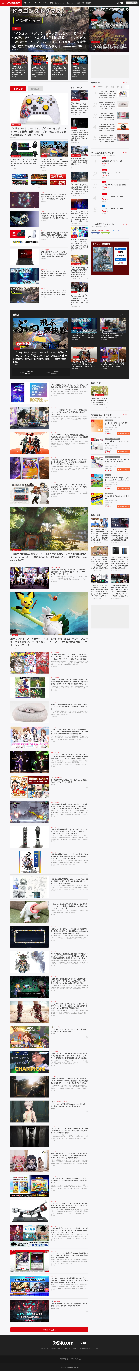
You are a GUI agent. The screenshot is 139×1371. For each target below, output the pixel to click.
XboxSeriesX (105, 234)
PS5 (40, 3)
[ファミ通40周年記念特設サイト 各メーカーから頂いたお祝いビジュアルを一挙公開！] (29, 787)
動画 (78, 3)
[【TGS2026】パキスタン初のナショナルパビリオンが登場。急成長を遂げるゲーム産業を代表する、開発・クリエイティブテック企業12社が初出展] (29, 393)
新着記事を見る (49, 1329)
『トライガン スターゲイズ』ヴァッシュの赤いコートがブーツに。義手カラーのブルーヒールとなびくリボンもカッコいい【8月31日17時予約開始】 (69, 1006)
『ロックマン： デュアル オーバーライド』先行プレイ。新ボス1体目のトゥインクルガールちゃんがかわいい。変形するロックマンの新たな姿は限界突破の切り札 (79, 244)
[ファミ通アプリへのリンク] (64, 1359)
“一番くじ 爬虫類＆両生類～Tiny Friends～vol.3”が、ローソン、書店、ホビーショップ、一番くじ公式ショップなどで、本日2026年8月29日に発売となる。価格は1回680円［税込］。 (69, 712)
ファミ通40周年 (58, 777)
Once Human (57, 1301)
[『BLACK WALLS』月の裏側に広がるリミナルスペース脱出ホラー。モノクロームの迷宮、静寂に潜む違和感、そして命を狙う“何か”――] (29, 1136)
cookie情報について (85, 1348)
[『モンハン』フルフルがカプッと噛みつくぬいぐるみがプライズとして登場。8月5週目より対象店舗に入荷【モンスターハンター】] (29, 912)
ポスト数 (119, 87)
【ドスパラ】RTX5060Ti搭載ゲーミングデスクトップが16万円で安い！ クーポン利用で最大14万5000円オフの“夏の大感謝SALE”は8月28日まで (120, 562)
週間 (107, 87)
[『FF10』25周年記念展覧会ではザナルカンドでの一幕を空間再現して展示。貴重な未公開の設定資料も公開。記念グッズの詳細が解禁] (29, 887)
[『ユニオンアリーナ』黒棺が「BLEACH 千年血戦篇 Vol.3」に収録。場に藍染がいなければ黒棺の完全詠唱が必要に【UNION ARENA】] (29, 1261)
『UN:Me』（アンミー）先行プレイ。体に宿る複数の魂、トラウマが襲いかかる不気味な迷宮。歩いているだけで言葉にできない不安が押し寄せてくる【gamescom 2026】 (79, 70)
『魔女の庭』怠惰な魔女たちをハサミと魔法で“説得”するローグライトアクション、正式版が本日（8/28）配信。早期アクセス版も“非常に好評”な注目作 (69, 981)
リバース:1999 (99, 395)
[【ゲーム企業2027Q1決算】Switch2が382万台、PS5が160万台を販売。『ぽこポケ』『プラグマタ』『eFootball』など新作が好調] (24, 238)
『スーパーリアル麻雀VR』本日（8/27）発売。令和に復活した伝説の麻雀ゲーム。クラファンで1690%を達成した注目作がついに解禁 (107, 116)
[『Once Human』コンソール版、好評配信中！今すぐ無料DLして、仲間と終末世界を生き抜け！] (29, 1311)
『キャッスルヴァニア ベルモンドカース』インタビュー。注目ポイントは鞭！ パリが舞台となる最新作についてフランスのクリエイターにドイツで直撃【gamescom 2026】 (108, 46)
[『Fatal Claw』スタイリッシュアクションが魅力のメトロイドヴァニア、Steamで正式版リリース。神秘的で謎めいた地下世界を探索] (24, 219)
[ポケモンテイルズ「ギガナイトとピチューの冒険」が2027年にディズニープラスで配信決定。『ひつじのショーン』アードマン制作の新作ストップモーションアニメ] (49, 613)
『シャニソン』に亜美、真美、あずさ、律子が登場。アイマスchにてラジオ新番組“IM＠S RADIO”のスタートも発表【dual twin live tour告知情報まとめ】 (69, 731)
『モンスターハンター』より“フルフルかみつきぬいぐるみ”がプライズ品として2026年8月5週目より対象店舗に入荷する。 (69, 911)
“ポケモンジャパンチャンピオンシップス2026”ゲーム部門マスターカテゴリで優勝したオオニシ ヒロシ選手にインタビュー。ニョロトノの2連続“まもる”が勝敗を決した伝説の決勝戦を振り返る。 (69, 1061)
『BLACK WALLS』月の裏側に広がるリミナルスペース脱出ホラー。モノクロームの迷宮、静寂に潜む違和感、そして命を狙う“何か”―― (69, 1130)
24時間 (100, 87)
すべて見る (126, 82)
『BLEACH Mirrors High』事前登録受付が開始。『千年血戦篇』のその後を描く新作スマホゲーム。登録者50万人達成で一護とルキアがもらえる (107, 127)
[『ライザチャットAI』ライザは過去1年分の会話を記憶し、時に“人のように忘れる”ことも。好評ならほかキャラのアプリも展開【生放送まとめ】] (59, 59)
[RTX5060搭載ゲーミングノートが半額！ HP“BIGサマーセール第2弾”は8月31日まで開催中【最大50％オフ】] (24, 257)
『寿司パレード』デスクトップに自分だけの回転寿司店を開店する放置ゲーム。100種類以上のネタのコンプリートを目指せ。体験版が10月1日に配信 (69, 931)
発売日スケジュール (56, 3)
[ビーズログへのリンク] (76, 1359)
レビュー (94, 20)
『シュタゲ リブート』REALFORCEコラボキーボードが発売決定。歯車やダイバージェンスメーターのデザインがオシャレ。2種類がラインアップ (69, 487)
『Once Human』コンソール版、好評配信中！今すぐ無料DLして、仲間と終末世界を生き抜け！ (69, 1305)
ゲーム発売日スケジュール (102, 224)
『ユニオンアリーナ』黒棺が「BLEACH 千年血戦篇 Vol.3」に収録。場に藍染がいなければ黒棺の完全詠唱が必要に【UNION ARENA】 (69, 1255)
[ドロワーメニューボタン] (3, 3)
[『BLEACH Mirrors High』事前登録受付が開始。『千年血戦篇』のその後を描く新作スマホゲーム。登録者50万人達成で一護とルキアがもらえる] (123, 126)
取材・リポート (58, 64)
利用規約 (67, 1348)
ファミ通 (53, 784)
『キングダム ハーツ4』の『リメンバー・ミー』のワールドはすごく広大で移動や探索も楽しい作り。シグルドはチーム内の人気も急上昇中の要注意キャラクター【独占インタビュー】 (79, 107)
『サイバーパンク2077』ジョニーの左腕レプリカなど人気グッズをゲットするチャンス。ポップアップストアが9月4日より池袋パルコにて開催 (69, 1205)
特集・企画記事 (86, 3)
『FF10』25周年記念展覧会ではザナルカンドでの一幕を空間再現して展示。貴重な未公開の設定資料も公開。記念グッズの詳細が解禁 (69, 881)
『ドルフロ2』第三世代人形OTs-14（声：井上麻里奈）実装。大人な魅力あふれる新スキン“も (68, 1105)
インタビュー (16, 29)
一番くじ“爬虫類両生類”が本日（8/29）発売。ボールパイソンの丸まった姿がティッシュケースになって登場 (107, 105)
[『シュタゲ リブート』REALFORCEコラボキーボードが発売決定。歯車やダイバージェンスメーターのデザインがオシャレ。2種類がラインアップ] (29, 493)
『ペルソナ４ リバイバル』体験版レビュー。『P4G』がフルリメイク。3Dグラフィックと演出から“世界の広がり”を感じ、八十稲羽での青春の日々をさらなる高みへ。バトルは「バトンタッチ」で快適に (79, 216)
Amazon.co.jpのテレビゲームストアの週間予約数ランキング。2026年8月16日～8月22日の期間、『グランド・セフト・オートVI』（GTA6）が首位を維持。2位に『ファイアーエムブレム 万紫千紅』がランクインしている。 (69, 418)
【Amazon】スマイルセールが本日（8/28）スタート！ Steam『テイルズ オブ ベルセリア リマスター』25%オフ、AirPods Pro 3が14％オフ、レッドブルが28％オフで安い (99, 590)
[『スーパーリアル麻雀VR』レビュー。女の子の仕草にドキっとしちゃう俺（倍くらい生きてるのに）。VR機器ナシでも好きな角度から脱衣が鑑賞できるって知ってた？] (99, 551)
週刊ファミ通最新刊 (101, 244)
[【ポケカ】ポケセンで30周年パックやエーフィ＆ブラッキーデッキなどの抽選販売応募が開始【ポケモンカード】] (29, 1186)
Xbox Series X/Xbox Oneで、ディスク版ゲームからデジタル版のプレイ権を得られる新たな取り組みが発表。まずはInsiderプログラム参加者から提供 (79, 135)
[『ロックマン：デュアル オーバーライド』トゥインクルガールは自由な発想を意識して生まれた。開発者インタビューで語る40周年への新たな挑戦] (24, 276)
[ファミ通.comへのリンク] (13, 3)
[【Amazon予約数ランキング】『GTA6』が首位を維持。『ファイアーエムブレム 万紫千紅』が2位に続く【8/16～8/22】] (113, 325)
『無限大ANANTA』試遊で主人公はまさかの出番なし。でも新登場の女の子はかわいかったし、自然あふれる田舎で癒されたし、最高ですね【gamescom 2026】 (48, 557)
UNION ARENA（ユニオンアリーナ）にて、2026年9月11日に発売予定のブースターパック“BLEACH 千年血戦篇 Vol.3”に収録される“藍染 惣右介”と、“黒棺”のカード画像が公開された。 (69, 1261)
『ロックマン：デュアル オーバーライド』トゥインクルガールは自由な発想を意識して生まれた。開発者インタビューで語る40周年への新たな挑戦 (54, 273)
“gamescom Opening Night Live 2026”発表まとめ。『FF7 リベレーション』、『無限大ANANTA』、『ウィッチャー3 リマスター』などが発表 (79, 299)
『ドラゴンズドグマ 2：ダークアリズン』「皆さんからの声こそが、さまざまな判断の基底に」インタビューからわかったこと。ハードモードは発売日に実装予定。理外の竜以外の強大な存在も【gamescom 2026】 (49, 39)
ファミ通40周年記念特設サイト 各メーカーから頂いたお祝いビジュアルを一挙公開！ (69, 781)
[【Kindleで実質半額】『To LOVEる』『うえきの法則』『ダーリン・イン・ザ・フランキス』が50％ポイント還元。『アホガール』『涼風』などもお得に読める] (29, 663)
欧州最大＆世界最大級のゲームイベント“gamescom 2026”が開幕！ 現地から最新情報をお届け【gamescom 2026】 (79, 162)
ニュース (73, 3)
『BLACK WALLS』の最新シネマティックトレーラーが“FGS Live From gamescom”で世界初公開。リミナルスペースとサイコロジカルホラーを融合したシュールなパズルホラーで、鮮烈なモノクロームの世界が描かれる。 (69, 1136)
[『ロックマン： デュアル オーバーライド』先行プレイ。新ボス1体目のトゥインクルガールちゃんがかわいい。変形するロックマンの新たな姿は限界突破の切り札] (79, 232)
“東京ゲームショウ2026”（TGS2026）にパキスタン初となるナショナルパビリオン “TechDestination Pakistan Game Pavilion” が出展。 (69, 392)
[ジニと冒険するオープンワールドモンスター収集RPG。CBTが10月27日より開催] (29, 1037)
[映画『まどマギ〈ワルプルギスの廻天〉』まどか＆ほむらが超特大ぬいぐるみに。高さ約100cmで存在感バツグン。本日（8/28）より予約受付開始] (29, 1161)
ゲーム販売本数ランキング (102, 153)
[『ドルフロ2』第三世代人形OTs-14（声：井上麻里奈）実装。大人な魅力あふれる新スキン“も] (29, 1111)
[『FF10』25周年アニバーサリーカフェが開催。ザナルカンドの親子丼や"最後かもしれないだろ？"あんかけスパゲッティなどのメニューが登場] (29, 862)
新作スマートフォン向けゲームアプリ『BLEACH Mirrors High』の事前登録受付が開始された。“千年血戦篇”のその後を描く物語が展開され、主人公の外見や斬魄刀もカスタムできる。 (69, 443)
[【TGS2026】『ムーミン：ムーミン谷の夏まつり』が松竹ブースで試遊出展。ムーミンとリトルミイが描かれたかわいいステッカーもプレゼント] (29, 1236)
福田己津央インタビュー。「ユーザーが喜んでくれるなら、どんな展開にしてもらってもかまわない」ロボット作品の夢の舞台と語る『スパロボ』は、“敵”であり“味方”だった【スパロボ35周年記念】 (99, 534)
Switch (35, 3)
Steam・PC (95, 234)
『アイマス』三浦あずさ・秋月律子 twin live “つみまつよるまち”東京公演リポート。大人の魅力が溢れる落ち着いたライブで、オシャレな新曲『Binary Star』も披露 (69, 756)
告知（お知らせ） (55, 567)
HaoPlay (53, 1108)
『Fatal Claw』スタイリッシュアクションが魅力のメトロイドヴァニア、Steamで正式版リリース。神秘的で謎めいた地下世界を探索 (54, 216)
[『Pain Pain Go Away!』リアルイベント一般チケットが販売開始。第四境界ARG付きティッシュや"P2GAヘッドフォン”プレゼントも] (29, 578)
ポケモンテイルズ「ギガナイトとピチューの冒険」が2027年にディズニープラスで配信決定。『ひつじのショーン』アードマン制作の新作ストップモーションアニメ (49, 642)
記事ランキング (97, 82)
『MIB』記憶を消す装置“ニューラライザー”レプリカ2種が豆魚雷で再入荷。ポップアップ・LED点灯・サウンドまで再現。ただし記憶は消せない (69, 831)
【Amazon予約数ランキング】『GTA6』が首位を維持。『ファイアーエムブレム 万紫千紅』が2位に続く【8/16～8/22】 (112, 334)
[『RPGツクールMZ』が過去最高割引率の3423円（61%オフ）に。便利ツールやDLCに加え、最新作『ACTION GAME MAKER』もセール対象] (29, 1286)
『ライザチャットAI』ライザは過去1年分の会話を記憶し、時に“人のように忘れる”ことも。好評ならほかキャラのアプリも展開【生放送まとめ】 (59, 70)
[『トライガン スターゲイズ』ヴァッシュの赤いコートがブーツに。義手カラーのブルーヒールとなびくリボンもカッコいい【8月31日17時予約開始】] (29, 1012)
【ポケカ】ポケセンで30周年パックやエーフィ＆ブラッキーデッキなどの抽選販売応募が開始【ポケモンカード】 (69, 1180)
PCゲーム (45, 3)
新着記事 (35, 88)
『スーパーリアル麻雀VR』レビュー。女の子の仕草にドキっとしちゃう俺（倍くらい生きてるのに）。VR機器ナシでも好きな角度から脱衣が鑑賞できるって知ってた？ (99, 562)
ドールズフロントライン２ (60, 1101)
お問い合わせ (44, 1348)
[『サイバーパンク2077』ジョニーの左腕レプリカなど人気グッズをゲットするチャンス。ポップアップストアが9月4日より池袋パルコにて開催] (29, 1211)
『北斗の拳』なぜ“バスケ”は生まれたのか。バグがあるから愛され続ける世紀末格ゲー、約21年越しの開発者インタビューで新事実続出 (39, 70)
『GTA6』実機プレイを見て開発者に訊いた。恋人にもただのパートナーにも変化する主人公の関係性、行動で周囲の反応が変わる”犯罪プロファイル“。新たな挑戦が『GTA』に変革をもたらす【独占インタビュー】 (19, 70)
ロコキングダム (57, 1027)
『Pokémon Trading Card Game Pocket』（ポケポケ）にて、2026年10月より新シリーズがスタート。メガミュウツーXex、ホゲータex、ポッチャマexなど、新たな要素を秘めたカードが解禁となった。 (69, 468)
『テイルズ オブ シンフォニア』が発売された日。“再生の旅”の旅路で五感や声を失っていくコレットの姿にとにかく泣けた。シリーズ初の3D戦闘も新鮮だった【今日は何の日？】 (69, 681)
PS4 (118, 230)
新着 (25, 3)
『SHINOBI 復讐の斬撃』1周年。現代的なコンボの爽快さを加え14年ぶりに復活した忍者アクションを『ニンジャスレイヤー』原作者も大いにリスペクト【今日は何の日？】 (69, 806)
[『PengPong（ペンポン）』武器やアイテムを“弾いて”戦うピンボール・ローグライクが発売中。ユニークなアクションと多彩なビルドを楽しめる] (24, 200)
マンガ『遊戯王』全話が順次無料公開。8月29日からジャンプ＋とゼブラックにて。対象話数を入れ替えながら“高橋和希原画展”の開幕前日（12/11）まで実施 (69, 956)
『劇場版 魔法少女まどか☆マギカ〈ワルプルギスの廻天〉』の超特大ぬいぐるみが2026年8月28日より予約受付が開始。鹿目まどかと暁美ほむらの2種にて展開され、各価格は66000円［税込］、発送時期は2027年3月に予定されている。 (69, 1161)
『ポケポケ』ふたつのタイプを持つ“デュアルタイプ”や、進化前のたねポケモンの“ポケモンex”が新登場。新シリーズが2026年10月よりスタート (112, 363)
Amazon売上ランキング (101, 415)
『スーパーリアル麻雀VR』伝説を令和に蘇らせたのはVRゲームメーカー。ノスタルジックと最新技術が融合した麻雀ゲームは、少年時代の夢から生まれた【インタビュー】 (107, 138)
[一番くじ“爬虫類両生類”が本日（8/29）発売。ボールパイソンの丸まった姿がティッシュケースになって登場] (123, 104)
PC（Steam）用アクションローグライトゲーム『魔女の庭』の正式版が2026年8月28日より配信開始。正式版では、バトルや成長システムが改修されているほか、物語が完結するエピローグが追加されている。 (69, 987)
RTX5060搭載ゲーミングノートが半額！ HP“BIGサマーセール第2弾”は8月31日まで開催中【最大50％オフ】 (54, 254)
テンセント (54, 1033)
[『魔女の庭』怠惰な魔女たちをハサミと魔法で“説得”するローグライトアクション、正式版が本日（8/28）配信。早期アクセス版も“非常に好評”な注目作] (29, 987)
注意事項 (75, 1348)
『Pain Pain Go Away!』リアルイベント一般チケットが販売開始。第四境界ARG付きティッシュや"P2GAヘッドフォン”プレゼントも (69, 572)
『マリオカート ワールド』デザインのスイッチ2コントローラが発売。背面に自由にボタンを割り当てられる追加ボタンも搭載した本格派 (38, 131)
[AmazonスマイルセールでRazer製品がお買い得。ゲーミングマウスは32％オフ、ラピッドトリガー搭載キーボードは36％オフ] (24, 149)
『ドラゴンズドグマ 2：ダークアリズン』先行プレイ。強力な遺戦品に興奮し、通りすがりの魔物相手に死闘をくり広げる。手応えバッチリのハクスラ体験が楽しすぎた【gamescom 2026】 (79, 188)
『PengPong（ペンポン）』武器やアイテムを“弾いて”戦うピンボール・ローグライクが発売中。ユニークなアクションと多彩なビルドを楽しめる (53, 196)
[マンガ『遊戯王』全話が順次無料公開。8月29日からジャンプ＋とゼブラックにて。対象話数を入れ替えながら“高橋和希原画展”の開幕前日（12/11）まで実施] (29, 962)
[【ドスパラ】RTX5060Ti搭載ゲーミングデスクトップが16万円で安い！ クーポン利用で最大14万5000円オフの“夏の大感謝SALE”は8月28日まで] (120, 551)
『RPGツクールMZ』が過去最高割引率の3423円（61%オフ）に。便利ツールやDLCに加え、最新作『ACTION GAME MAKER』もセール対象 (69, 1280)
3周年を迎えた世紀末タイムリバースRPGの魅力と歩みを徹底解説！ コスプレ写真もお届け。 (99, 401)
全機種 (94, 230)
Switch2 (30, 3)
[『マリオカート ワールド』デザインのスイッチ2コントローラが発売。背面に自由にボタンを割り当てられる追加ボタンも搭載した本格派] (39, 109)
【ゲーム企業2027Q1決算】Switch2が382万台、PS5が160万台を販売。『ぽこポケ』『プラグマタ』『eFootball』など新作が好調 (54, 235)
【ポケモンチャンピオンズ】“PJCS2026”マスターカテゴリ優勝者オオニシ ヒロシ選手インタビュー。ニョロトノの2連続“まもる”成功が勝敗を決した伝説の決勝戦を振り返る (69, 1056)
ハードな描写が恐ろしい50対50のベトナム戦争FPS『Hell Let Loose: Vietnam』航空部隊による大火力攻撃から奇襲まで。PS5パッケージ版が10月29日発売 (69, 1081)
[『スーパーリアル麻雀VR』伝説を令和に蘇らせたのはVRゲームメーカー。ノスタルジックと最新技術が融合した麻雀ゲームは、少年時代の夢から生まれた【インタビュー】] (123, 137)
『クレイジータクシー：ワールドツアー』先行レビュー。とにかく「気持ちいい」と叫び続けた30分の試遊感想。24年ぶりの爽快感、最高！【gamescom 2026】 (54, 163)
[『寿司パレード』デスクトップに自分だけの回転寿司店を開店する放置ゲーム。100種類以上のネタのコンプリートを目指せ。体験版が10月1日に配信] (29, 937)
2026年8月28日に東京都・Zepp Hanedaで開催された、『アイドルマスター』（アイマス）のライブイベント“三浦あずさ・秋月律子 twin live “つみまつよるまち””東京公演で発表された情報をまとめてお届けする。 (69, 737)
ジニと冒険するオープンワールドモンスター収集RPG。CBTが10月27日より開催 (68, 1030)
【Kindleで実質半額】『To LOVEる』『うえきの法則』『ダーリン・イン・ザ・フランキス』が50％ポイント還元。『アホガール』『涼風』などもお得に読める (69, 657)
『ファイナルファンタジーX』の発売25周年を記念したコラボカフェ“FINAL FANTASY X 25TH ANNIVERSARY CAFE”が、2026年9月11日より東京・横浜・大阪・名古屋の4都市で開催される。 (69, 862)
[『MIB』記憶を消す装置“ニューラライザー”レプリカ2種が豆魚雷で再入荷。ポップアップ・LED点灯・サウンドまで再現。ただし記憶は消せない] (29, 837)
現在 (94, 87)
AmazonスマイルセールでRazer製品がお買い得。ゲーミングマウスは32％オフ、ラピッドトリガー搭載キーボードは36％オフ (24, 162)
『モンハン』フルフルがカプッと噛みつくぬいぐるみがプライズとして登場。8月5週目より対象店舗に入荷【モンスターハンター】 (69, 906)
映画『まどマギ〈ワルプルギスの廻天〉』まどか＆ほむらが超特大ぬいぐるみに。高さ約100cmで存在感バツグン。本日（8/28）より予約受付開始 (69, 1155)
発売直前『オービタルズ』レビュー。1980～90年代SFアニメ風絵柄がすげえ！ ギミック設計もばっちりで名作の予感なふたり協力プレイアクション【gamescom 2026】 (108, 24)
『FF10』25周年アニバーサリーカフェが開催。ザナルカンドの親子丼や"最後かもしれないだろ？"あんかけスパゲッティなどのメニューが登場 (69, 856)
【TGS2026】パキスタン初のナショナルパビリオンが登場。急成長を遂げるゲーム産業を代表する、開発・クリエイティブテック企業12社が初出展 (69, 387)
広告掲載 (96, 1348)
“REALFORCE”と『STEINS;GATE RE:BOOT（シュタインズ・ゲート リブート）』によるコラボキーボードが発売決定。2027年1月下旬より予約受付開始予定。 (69, 492)
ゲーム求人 (66, 3)
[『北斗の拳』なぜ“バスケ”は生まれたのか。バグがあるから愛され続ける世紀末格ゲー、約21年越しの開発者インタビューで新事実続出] (39, 59)
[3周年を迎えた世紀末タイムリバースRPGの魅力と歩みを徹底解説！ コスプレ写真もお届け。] (99, 390)
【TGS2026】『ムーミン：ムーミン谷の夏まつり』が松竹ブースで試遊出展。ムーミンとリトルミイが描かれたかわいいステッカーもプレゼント (69, 1230)
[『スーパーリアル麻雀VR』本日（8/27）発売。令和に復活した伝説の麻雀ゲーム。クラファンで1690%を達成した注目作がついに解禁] (123, 115)
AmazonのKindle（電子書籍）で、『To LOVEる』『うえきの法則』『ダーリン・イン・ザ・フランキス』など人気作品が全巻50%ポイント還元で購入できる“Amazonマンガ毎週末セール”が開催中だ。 (69, 662)
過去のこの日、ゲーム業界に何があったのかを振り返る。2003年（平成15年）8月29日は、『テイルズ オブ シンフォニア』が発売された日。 (69, 687)
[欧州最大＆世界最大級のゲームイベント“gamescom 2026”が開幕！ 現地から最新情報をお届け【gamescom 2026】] (79, 151)
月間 (112, 87)
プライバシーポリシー (56, 1348)
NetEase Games (55, 1308)
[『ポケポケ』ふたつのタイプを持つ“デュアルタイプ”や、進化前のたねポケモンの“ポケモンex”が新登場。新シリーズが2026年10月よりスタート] (113, 354)
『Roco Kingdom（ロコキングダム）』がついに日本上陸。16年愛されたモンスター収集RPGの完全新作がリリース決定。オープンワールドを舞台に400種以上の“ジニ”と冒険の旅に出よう (79, 271)
